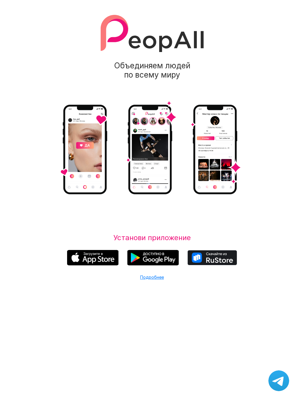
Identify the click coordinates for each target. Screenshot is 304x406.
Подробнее (152, 277)
